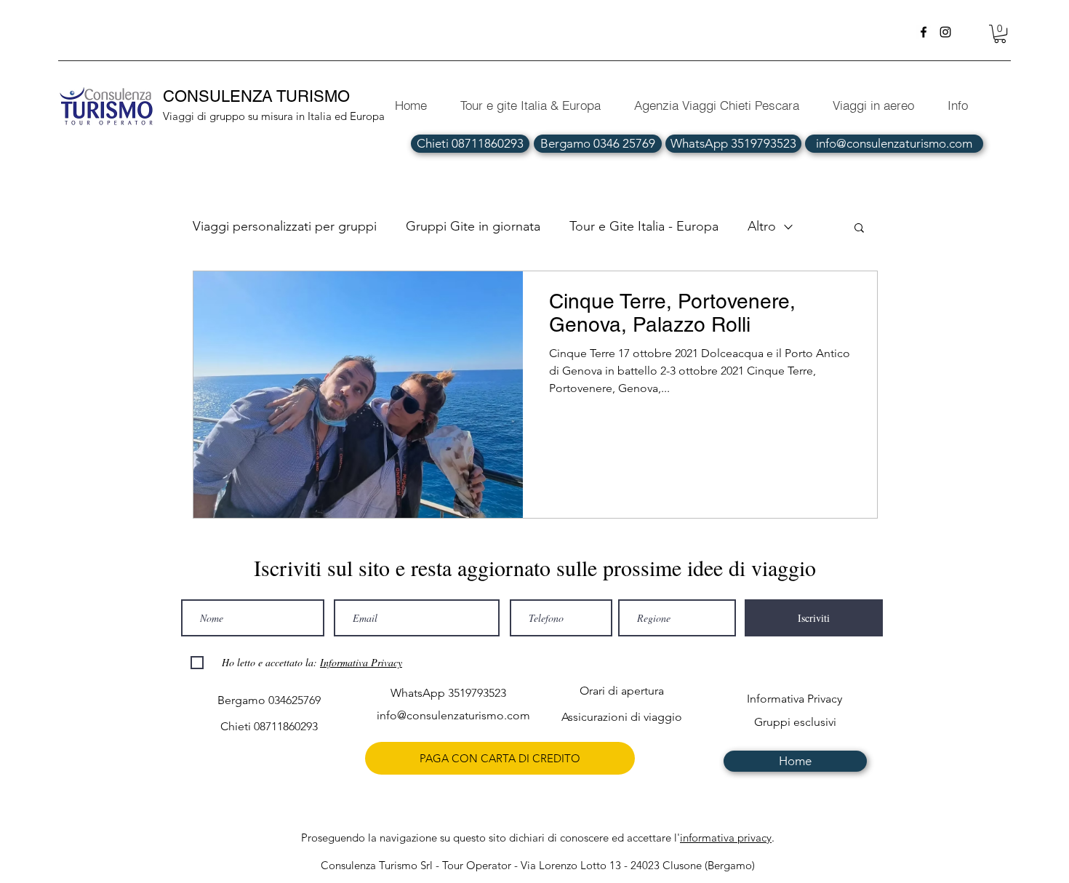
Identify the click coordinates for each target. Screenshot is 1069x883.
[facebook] (923, 32)
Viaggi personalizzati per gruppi (285, 226)
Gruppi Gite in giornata (473, 226)
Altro (762, 226)
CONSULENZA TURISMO (258, 96)
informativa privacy (726, 837)
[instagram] (945, 32)
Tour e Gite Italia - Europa (643, 226)
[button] (1000, 34)
